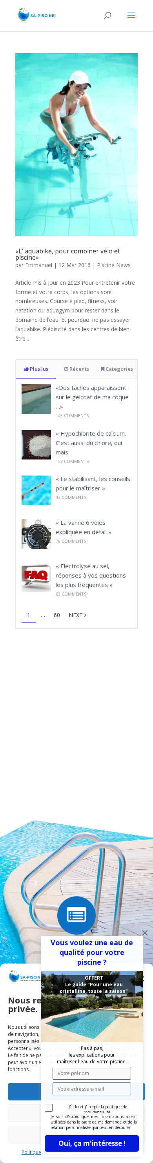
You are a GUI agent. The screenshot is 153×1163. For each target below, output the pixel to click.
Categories (118, 368)
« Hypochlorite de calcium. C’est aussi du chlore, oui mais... (91, 442)
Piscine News (114, 265)
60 (57, 615)
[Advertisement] (76, 717)
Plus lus (38, 368)
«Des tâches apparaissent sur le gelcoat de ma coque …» (92, 397)
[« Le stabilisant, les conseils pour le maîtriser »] (36, 502)
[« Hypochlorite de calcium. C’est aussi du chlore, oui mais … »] (36, 457)
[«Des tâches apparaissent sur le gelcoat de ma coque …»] (36, 411)
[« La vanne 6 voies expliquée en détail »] (36, 546)
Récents (78, 368)
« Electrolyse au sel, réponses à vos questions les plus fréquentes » (91, 575)
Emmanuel (38, 265)
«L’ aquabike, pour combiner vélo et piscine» (67, 254)
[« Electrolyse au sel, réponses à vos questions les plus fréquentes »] (36, 590)
